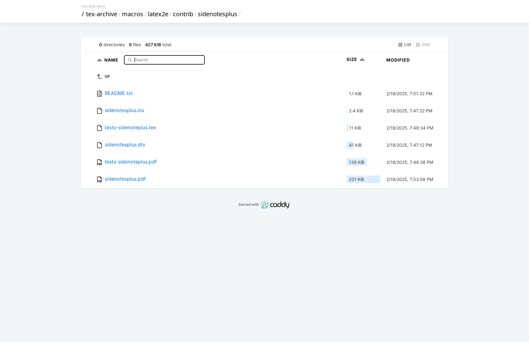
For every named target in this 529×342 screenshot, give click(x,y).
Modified (398, 59)
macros (132, 14)
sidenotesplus (217, 14)
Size (352, 59)
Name (112, 59)
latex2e (158, 14)
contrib (183, 14)
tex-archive (101, 14)
